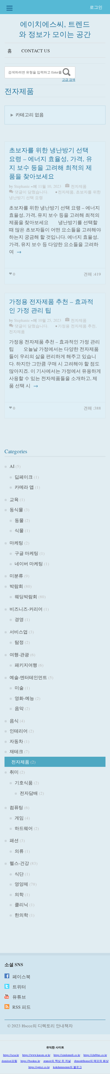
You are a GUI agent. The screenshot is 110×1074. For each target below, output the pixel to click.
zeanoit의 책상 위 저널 (57, 1061)
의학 (19, 894)
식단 (19, 874)
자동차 (16, 741)
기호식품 (24, 782)
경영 (19, 619)
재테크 (16, 751)
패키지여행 (26, 665)
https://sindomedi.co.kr (67, 1055)
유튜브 (19, 997)
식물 (19, 530)
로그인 (96, 7)
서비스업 (19, 632)
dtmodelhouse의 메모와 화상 (91, 1061)
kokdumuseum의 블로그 (67, 1067)
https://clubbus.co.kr (95, 1055)
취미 (14, 772)
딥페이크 (24, 477)
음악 (19, 708)
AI (12, 466)
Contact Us (35, 50)
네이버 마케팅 (29, 563)
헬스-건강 (19, 863)
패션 (14, 840)
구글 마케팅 (26, 553)
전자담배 (29, 793)
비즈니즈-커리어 (26, 609)
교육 (14, 499)
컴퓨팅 (16, 807)
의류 (19, 851)
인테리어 (19, 731)
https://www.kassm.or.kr (36, 1055)
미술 (19, 688)
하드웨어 (24, 828)
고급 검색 (68, 79)
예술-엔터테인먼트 (28, 677)
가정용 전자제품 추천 (77, 326)
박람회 (16, 586)
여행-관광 (19, 654)
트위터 (19, 987)
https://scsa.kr (11, 1055)
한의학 (21, 915)
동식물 (16, 509)
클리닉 (21, 904)
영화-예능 (24, 698)
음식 (14, 721)
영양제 (21, 884)
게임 (19, 818)
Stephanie (22, 186)
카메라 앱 (24, 487)
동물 (19, 520)
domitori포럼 (9, 1061)
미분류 (16, 576)
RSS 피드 (21, 1007)
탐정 (19, 642)
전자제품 (79, 186)
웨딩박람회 (26, 596)
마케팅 (16, 543)
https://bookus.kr (30, 1061)
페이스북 (21, 976)
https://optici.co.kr (39, 1067)
